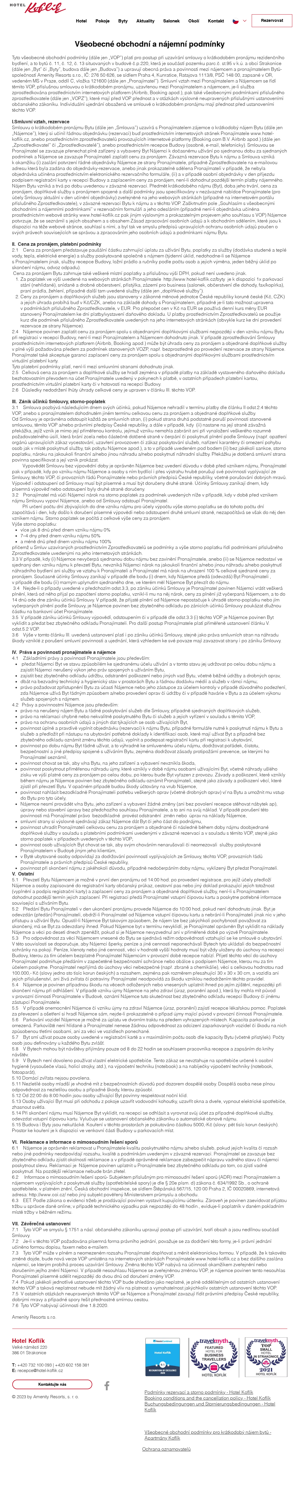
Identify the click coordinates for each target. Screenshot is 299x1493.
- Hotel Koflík (257, 1398)
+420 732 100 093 (34, 1365)
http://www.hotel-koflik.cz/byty (194, 279)
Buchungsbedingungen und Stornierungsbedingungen (203, 1404)
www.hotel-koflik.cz (99, 215)
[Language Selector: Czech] (239, 21)
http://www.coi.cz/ (47, 1194)
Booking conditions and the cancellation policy (194, 1398)
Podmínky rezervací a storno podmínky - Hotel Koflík (199, 1392)
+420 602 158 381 (72, 1365)
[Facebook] (107, 1386)
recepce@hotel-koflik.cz (40, 1370)
